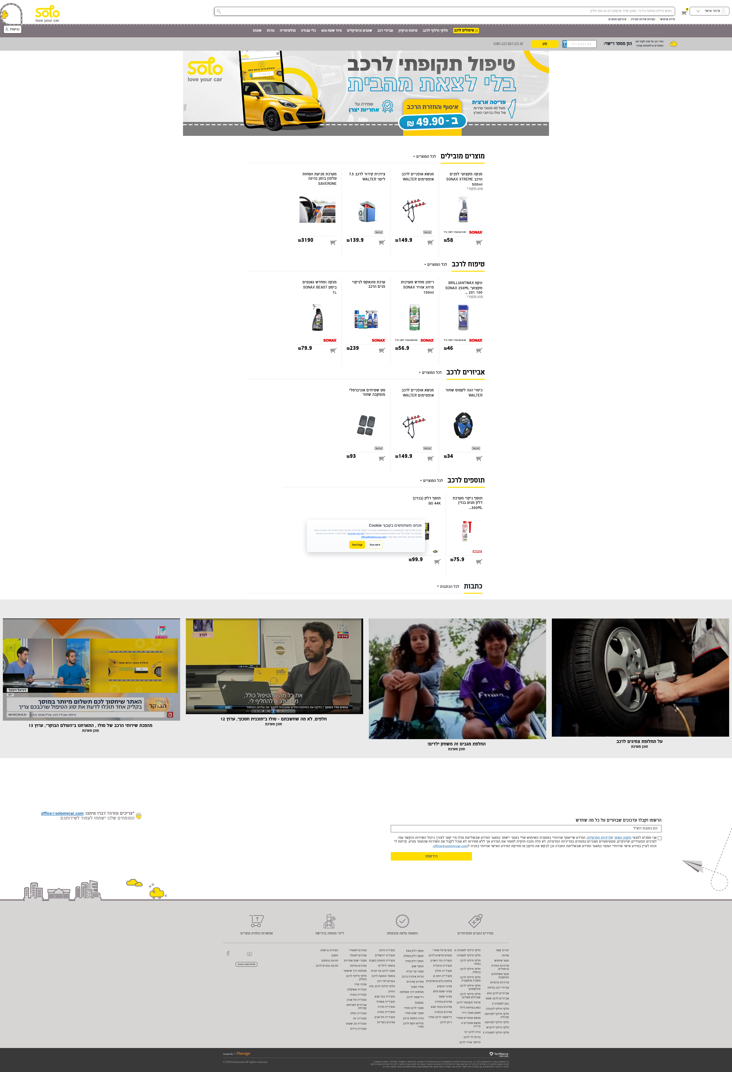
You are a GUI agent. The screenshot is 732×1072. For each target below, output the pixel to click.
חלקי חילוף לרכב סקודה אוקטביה (470, 979)
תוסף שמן (418, 966)
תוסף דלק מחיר (414, 961)
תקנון (334, 955)
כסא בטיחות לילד (470, 1008)
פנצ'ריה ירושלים (385, 955)
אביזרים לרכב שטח (497, 998)
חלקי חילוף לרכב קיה (382, 986)
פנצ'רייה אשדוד (385, 1002)
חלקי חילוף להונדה (497, 1009)
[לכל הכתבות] (438, 584)
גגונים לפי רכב (386, 981)
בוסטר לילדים (386, 966)
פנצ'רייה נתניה (386, 1012)
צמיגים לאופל (358, 955)
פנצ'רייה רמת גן (442, 976)
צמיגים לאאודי (358, 950)
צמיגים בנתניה (443, 1012)
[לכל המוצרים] (414, 155)
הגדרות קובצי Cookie (246, 964)
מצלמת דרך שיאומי (355, 971)
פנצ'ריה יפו (360, 1018)
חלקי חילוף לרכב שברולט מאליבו (470, 996)
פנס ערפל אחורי (442, 950)
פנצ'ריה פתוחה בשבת (382, 960)
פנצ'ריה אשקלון (357, 989)
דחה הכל (375, 544)
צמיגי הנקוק (444, 986)
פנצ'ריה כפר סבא (385, 996)
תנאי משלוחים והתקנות (500, 976)
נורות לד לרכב (472, 1037)
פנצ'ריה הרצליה (442, 966)
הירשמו (431, 856)
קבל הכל (357, 544)
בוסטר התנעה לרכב (383, 976)
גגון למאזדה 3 (500, 1004)
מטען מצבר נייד (471, 1013)
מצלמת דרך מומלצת (412, 992)
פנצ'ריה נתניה (358, 995)
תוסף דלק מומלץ (413, 956)
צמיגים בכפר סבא (441, 1007)
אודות (505, 955)
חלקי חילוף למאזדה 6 (467, 950)
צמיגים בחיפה (358, 966)
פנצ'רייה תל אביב (384, 1017)
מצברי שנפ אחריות (355, 960)
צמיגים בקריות (386, 1022)
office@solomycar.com (450, 846)
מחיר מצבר (417, 987)
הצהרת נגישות (329, 950)
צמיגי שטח (445, 996)
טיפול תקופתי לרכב (469, 1002)
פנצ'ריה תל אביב (357, 1000)
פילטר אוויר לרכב (470, 1042)
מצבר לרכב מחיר (414, 1008)
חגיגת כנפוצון (329, 960)
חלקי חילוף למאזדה (469, 955)
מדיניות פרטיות (499, 982)
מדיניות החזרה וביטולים (500, 967)
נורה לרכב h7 (473, 1032)
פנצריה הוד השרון (441, 960)
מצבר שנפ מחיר (414, 1013)
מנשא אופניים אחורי (468, 1018)
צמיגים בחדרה (443, 1002)
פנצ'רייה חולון (443, 971)
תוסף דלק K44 (415, 951)
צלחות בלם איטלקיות (439, 981)
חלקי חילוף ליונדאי (497, 1027)
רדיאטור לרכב (415, 997)
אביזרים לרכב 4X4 (498, 993)
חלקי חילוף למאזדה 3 (496, 1032)
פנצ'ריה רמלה (358, 1013)
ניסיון (391, 991)
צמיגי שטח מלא (442, 991)
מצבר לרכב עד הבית (383, 971)
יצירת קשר (502, 950)
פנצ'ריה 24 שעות (356, 1024)
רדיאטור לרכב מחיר (440, 1017)
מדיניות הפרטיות (599, 838)
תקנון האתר (622, 838)
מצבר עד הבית (415, 971)
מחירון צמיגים (415, 982)
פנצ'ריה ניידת (358, 1029)
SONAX (419, 1003)
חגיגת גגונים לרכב (327, 966)
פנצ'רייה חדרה (386, 1007)
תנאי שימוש (501, 960)
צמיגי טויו (361, 984)
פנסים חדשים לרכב (440, 955)
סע (545, 44)
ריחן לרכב (446, 1022)
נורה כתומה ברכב (413, 1018)
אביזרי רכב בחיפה (498, 987)
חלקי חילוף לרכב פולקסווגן (470, 987)
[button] (12, 29)
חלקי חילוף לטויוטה (497, 1022)
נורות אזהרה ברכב (413, 976)
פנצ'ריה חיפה (387, 950)
